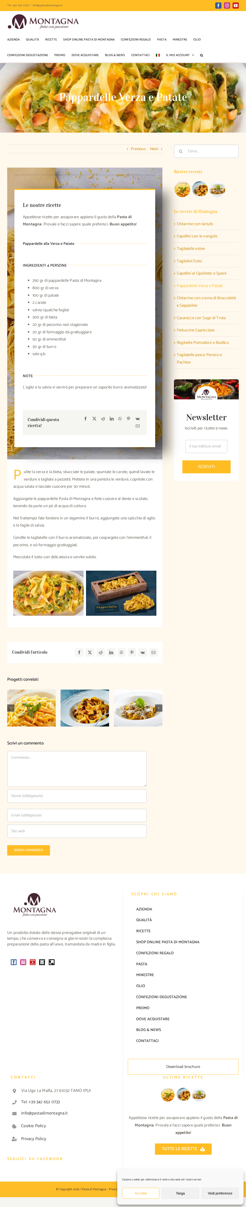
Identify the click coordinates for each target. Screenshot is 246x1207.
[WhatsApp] (120, 419)
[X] (94, 419)
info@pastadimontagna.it (48, 5)
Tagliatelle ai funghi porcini (138, 700)
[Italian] (158, 55)
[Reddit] (103, 419)
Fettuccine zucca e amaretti (31, 700)
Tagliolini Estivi (189, 261)
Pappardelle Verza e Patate (200, 285)
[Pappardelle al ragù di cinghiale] (85, 708)
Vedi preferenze (220, 1193)
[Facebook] (85, 419)
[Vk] (137, 419)
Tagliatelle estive (191, 248)
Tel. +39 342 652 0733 (40, 1102)
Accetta (141, 1193)
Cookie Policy (33, 1126)
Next (154, 149)
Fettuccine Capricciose (196, 330)
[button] (201, 55)
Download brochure (183, 1066)
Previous (138, 149)
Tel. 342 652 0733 (18, 5)
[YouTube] (33, 962)
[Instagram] (23, 962)
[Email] (137, 426)
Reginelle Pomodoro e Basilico (203, 342)
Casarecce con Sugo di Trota (201, 318)
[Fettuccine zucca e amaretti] (31, 708)
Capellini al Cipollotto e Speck (202, 273)
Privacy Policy (33, 1139)
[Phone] (52, 962)
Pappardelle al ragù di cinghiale (85, 700)
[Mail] (42, 962)
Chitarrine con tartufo (195, 224)
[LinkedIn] (111, 419)
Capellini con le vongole (197, 236)
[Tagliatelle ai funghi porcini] (138, 708)
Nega (180, 1193)
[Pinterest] (128, 419)
